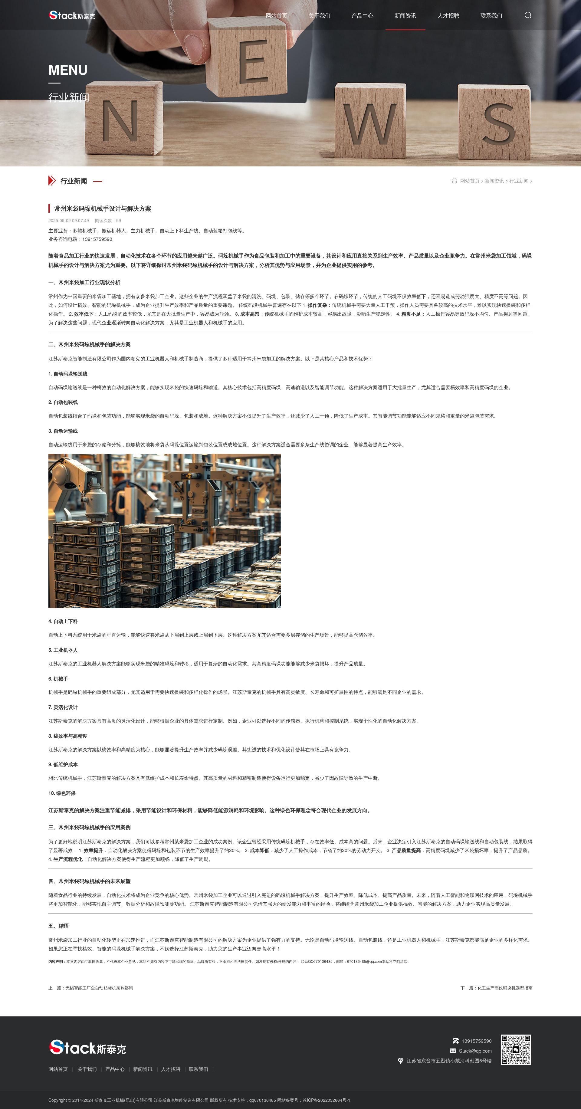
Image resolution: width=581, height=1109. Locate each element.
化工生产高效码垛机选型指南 (505, 988)
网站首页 (276, 15)
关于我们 (319, 15)
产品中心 (362, 15)
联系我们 (491, 15)
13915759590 (97, 238)
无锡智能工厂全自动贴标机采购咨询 (99, 988)
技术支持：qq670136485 (251, 1100)
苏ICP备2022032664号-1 (326, 1100)
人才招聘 (448, 15)
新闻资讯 (405, 15)
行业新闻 (519, 180)
